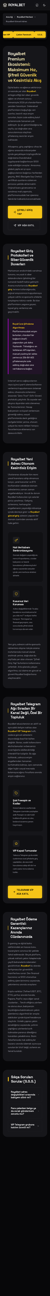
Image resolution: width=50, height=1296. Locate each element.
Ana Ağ (9, 17)
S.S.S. (40, 34)
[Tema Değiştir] (44, 5)
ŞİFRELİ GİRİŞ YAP (25, 212)
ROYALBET (16, 5)
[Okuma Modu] (37, 5)
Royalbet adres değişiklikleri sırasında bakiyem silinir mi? (23, 1094)
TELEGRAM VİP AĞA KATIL (25, 892)
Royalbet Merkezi (25, 17)
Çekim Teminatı (23, 34)
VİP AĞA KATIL (26, 225)
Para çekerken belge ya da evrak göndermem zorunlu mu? (23, 1111)
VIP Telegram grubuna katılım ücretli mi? (22, 1126)
